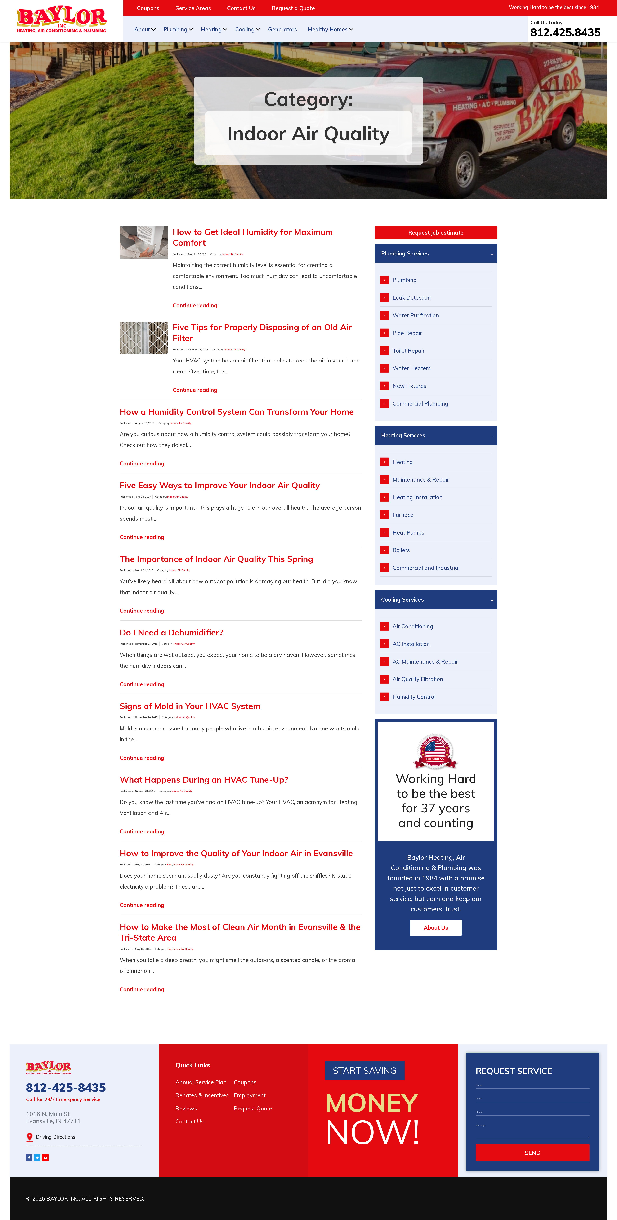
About (142, 29)
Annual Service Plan (201, 1082)
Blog (169, 864)
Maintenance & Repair (421, 479)
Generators (282, 29)
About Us (436, 927)
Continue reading (195, 305)
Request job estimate (436, 232)
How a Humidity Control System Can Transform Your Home (237, 411)
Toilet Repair (409, 350)
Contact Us (241, 8)
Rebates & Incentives (202, 1095)
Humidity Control (414, 696)
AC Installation (411, 643)
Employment (250, 1095)
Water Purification (416, 315)
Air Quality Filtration (418, 679)
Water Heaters (412, 368)
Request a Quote (293, 8)
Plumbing (175, 29)
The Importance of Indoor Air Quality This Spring (216, 559)
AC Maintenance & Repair (425, 661)
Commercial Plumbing (420, 403)
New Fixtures (409, 385)
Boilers (401, 550)
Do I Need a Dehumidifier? (171, 632)
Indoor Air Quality (232, 254)
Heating (211, 29)
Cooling (245, 29)
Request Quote (253, 1108)
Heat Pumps (408, 532)
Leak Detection (412, 297)
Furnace (403, 514)
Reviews (186, 1108)
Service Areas (193, 8)
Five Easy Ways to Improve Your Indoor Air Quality (220, 485)
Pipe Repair (407, 333)
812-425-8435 (66, 1087)
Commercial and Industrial (426, 567)
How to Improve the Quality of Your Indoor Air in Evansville (236, 853)
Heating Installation (418, 497)
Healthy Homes (328, 29)
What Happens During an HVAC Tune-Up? (204, 779)
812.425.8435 (565, 32)
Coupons (148, 8)
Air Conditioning (413, 626)
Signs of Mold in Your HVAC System (190, 706)
